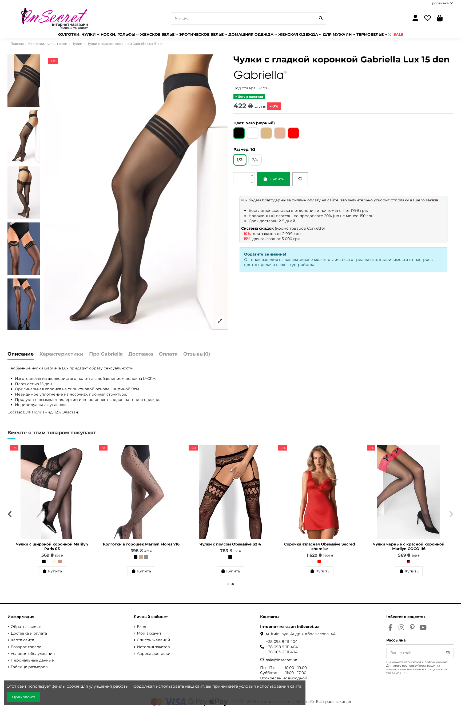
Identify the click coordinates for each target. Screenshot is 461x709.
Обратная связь (26, 626)
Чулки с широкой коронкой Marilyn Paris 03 (52, 546)
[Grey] (146, 557)
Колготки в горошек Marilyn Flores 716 (141, 544)
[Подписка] (447, 653)
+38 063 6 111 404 (281, 652)
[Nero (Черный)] (44, 561)
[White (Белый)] (49, 561)
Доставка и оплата (29, 633)
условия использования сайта (270, 686)
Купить (277, 179)
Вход (141, 626)
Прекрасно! (23, 697)
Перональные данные (32, 660)
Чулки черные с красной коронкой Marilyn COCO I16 (408, 546)
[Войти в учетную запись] (415, 18)
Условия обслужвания (33, 653)
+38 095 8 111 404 (281, 641)
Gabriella (52, 368)
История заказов (153, 646)
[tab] (196, 355)
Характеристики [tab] (61, 354)
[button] (228, 584)
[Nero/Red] (408, 561)
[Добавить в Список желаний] (300, 179)
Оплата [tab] (168, 354)
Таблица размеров (29, 666)
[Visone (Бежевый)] (141, 557)
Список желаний (153, 640)
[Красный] (319, 561)
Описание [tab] (20, 354)
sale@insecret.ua (281, 660)
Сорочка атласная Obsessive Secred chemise (319, 546)
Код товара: (244, 88)
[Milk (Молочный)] (54, 561)
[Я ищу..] (320, 18)
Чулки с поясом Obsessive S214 (230, 544)
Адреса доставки (153, 653)
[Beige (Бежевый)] (60, 561)
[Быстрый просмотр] (89, 462)
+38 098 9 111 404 (282, 646)
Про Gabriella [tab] (106, 354)
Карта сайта (22, 640)
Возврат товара (26, 646)
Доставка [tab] (140, 354)
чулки (37, 368)
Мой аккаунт (149, 633)
